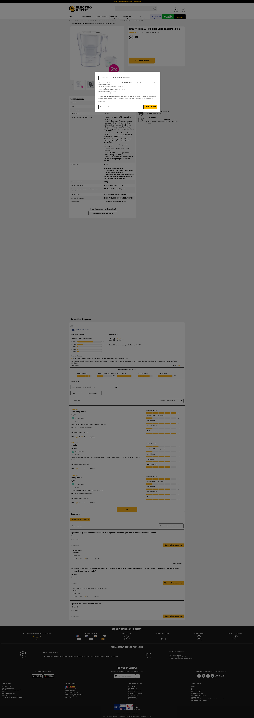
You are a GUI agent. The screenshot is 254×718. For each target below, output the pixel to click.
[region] (127, 92)
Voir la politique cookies (104, 93)
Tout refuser (105, 78)
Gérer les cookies (105, 107)
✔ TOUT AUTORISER (150, 107)
